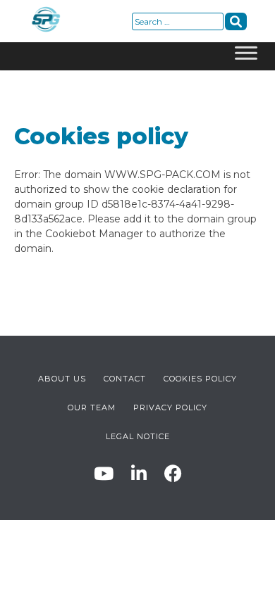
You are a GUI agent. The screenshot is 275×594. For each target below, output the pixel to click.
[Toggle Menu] (246, 56)
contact (125, 379)
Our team (92, 407)
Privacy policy (170, 407)
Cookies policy (200, 379)
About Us (62, 379)
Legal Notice (138, 436)
